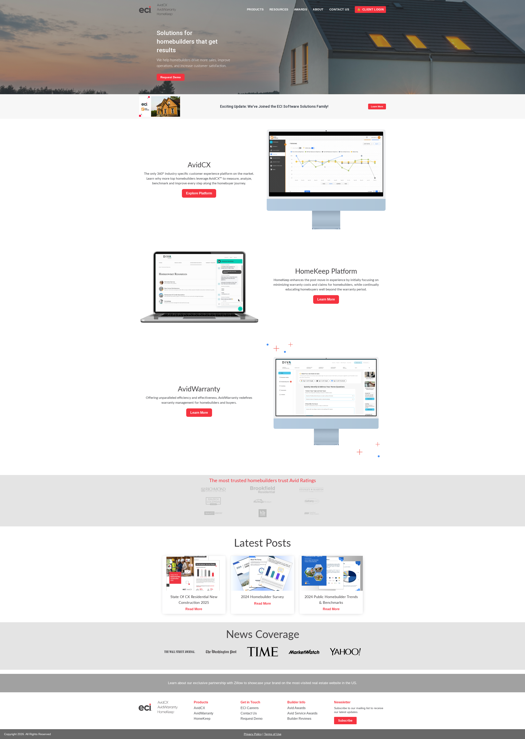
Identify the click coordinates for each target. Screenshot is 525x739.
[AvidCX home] (157, 9)
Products (255, 9)
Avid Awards (296, 708)
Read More (193, 609)
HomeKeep (202, 718)
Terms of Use (272, 734)
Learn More (377, 106)
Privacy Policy (253, 734)
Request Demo (170, 77)
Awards (300, 9)
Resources (278, 9)
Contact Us (339, 9)
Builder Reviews (299, 718)
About (318, 9)
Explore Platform (199, 193)
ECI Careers (250, 708)
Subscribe (345, 720)
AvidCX (199, 708)
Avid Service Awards (302, 713)
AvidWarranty (203, 713)
